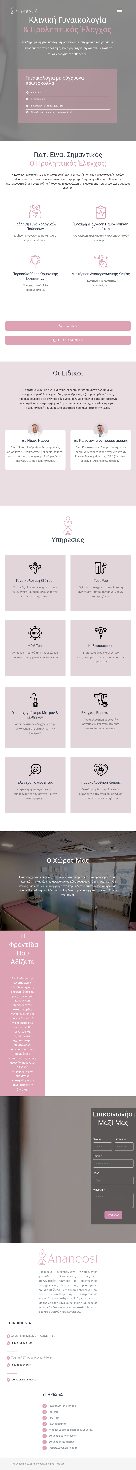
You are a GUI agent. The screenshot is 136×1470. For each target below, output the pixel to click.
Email (96, 1156)
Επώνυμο (120, 1139)
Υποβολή (113, 1215)
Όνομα (97, 1139)
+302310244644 (22, 1364)
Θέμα (96, 1173)
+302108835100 (21, 1342)
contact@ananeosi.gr (24, 1379)
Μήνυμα (98, 1189)
